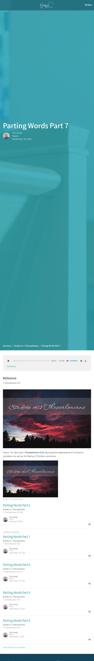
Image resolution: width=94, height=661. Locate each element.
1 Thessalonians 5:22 (34, 452)
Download (11, 366)
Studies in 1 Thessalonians (26, 345)
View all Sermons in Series (14, 647)
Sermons (7, 345)
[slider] (31, 361)
